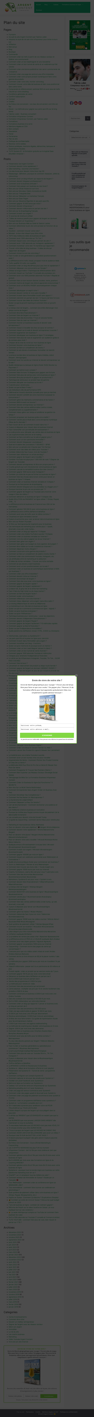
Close (76, 675)
